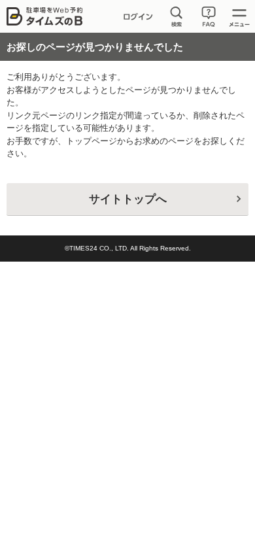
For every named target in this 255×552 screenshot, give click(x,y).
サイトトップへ (128, 199)
